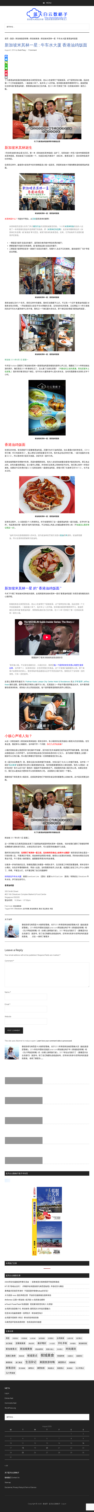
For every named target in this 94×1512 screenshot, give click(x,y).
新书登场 (72, 1343)
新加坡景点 (11, 1349)
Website (8, 1016)
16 (83, 1443)
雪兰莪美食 (22, 1368)
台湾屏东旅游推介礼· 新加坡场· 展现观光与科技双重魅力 (27, 1309)
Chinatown (18, 909)
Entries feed (9, 1398)
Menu (48, 3)
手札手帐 (62, 1343)
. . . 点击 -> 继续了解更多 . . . (41, 936)
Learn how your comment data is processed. (54, 1041)
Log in (7, 1393)
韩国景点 (51, 1368)
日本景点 (59, 1349)
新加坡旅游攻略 (21, 39)
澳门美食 (19, 1362)
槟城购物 (60, 1356)
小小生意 (52, 1343)
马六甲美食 (10, 1373)
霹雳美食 (41, 1368)
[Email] (47, 77)
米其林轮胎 (69, 226)
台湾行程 (70, 1338)
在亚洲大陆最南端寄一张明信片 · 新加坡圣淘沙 (24, 1313)
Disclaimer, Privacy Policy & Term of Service (20, 1487)
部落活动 (10, 1368)
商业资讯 (31, 1343)
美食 (40, 909)
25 (23, 1453)
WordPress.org (10, 1408)
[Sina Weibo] (47, 71)
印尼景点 (15, 1338)
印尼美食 (24, 1338)
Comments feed (10, 1403)
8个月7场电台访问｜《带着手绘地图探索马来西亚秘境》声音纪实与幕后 (34, 1286)
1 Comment (32, 50)
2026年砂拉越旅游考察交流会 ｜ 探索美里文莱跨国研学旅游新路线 (32, 1282)
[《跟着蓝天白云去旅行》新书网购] (47, 1255)
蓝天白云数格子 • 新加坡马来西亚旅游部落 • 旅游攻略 (47, 13)
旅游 (12, 39)
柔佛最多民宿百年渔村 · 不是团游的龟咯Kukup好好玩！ (27, 1291)
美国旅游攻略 (47, 1362)
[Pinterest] (47, 74)
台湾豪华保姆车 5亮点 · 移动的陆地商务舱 (22, 1318)
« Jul (6, 1465)
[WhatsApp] (47, 65)
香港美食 (69, 1368)
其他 (7, 1338)
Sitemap (8, 1482)
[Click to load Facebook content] (7, 1180)
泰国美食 (9, 1362)
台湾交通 (32, 1338)
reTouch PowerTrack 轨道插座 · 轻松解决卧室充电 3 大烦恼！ (29, 1304)
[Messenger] (47, 59)
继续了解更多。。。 (37, 1058)
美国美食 (72, 1362)
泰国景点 (79, 1356)
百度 (34, 219)
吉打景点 (79, 1338)
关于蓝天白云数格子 (12, 1473)
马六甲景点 (80, 1368)
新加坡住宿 (83, 1343)
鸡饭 (51, 909)
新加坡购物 (39, 1349)
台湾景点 (50, 1338)
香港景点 (60, 1368)
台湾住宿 (42, 1338)
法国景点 (70, 1356)
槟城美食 (47, 1355)
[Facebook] (47, 56)
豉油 (62, 535)
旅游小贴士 (50, 1349)
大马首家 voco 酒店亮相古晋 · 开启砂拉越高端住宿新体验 (28, 1295)
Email (7, 1004)
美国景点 (62, 1362)
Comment (9, 961)
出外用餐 (26, 909)
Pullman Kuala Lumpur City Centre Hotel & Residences (47, 682)
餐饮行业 (36, 226)
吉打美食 (9, 1343)
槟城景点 (32, 1355)
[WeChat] (47, 62)
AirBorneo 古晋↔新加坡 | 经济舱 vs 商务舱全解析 (25, 1300)
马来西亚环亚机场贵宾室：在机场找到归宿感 (23, 1322)
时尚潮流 (71, 1348)
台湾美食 (60, 1338)
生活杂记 (30, 1362)
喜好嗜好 (41, 1343)
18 (23, 1448)
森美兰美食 (11, 1356)
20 (47, 1448)
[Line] (47, 68)
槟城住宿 (21, 1356)
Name (8, 992)
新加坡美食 (34, 39)
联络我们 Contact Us (12, 1477)
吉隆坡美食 (20, 1343)
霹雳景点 (31, 1368)
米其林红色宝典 (54, 229)
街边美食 (12, 765)
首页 (6, 39)
